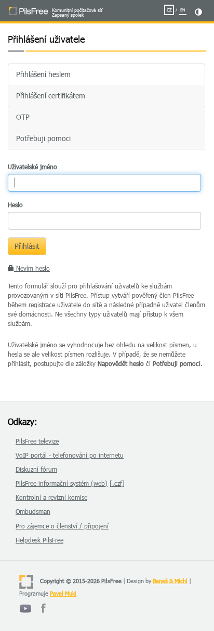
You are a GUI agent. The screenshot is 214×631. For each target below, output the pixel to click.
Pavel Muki (63, 593)
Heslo (15, 204)
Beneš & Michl (170, 580)
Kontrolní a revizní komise (51, 497)
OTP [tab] (23, 117)
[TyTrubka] (25, 612)
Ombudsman (33, 511)
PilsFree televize (37, 441)
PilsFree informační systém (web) (62, 483)
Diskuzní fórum (36, 469)
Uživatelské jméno (32, 166)
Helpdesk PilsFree (39, 540)
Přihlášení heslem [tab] (43, 74)
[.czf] (117, 483)
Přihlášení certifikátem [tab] (50, 95)
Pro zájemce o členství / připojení (62, 526)
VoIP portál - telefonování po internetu (70, 455)
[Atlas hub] (43, 612)
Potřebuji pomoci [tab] (43, 138)
